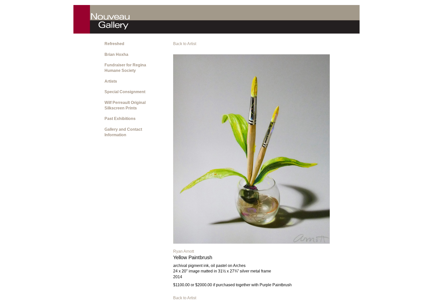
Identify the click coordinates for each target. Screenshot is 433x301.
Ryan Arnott (183, 251)
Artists (110, 81)
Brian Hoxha (116, 54)
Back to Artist (184, 44)
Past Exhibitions (120, 118)
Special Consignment (124, 92)
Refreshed (114, 44)
